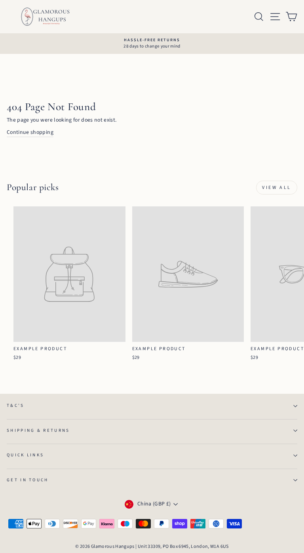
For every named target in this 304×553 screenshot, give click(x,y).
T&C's (16, 405)
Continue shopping (30, 132)
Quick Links (25, 455)
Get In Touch (28, 480)
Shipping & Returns (38, 430)
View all (276, 187)
